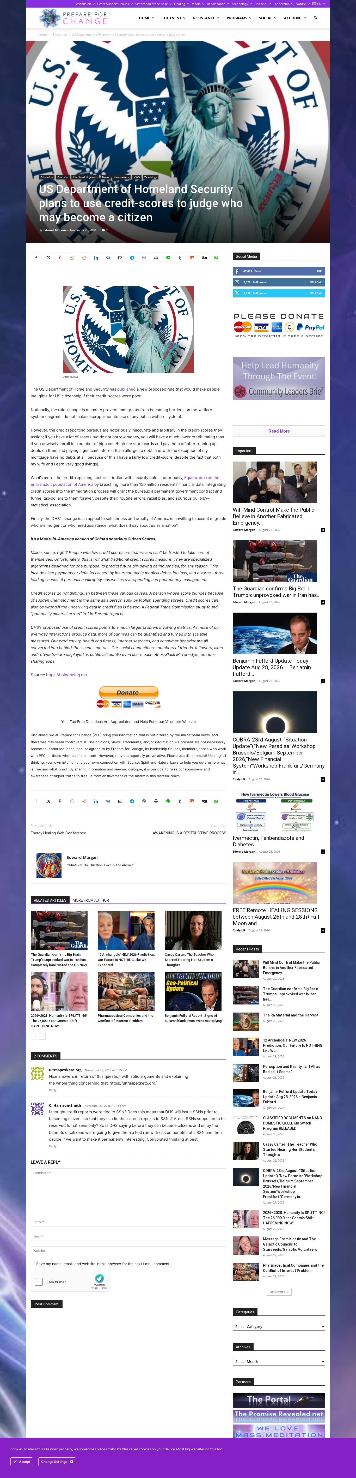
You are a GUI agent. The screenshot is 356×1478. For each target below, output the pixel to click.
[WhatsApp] (72, 258)
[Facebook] (36, 258)
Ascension (83, 4)
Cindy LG (239, 779)
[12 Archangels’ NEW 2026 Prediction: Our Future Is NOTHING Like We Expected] (128, 930)
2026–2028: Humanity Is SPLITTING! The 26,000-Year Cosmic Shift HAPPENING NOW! (59, 1021)
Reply (53, 1090)
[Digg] (204, 258)
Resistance (204, 17)
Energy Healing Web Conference (58, 833)
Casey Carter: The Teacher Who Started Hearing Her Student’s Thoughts (189, 960)
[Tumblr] (180, 258)
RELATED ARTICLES (50, 900)
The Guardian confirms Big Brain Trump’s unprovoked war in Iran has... (277, 591)
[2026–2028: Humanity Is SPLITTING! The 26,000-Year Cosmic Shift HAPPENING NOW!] (61, 991)
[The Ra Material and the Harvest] (246, 1022)
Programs (237, 17)
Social (265, 17)
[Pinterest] (60, 258)
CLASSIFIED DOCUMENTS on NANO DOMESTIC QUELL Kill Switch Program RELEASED (292, 1123)
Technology (239, 4)
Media (196, 4)
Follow (315, 282)
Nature (301, 4)
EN (318, 4)
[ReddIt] (84, 258)
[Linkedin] (96, 258)
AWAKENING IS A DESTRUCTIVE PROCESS (189, 833)
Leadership (281, 4)
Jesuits (93, 177)
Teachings (150, 177)
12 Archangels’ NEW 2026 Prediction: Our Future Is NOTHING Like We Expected (126, 960)
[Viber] (144, 258)
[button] (315, 17)
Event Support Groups (113, 4)
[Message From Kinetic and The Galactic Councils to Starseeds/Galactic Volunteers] (246, 1245)
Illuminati (79, 177)
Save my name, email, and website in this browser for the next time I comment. (103, 1263)
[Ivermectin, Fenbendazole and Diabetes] (279, 810)
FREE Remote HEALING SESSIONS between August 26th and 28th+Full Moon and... (276, 916)
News (105, 177)
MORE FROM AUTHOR (91, 900)
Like (319, 271)
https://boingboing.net (66, 674)
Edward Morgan (55, 230)
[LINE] (168, 258)
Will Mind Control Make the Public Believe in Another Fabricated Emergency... (273, 516)
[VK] (108, 258)
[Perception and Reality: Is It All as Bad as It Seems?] (246, 1073)
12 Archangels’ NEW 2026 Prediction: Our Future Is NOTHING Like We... (292, 1045)
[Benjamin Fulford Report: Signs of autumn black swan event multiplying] (195, 991)
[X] (48, 258)
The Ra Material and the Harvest (290, 1015)
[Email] (120, 258)
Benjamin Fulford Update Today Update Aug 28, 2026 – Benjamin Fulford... (272, 667)
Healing (179, 4)
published (126, 389)
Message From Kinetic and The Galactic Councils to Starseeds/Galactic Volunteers (290, 1244)
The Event (171, 17)
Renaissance (216, 4)
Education (60, 34)
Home (144, 17)
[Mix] (192, 258)
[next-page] (42, 1036)
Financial (260, 4)
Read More (279, 431)
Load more (277, 1291)
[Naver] (216, 258)
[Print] (156, 258)
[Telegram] (132, 258)
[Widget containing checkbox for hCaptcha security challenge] (70, 1282)
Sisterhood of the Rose (151, 4)
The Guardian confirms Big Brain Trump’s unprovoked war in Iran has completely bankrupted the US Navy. (59, 960)
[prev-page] (34, 1036)
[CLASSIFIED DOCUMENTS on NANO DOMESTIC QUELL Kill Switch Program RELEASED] (246, 1124)
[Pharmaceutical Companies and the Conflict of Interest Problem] (128, 991)
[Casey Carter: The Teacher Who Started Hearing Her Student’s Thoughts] (195, 930)
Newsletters (121, 177)
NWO (136, 177)
